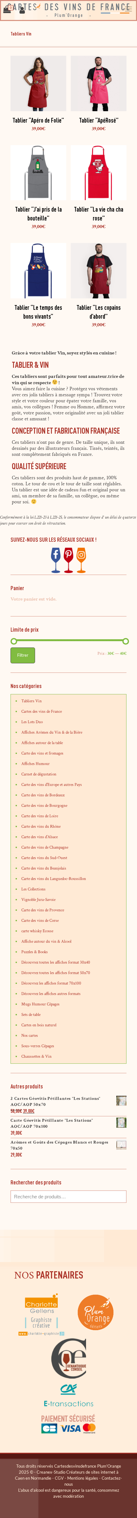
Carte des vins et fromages (42, 753)
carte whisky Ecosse (37, 931)
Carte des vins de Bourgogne (44, 805)
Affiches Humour (35, 764)
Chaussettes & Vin (36, 1056)
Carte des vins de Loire (39, 816)
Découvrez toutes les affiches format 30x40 (55, 962)
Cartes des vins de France (41, 711)
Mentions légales (82, 1478)
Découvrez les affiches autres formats (51, 994)
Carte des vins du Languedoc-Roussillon (53, 879)
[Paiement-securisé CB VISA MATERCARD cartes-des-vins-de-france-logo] (68, 1432)
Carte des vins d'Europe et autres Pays (51, 785)
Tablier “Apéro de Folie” (38, 120)
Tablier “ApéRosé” (99, 120)
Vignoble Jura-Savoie (38, 900)
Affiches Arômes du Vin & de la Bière (51, 732)
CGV (59, 1478)
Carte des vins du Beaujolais (43, 868)
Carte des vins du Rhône (41, 826)
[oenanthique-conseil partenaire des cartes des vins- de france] (68, 1377)
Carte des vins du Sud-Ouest (44, 858)
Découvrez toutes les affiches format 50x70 (55, 973)
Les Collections (33, 889)
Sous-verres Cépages (37, 1046)
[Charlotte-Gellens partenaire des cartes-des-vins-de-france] (42, 1335)
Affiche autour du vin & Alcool (46, 941)
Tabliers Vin (31, 701)
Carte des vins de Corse (40, 920)
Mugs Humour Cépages (40, 1004)
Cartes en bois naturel (38, 1025)
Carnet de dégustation (38, 774)
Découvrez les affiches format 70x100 (51, 983)
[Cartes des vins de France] (68, 10)
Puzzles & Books (34, 952)
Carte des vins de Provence (42, 910)
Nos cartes (29, 1035)
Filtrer (22, 655)
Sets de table (30, 1014)
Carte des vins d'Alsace (39, 837)
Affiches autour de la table (42, 743)
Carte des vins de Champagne (44, 847)
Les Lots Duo (32, 722)
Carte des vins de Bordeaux (43, 795)
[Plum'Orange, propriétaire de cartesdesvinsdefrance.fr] (95, 1335)
